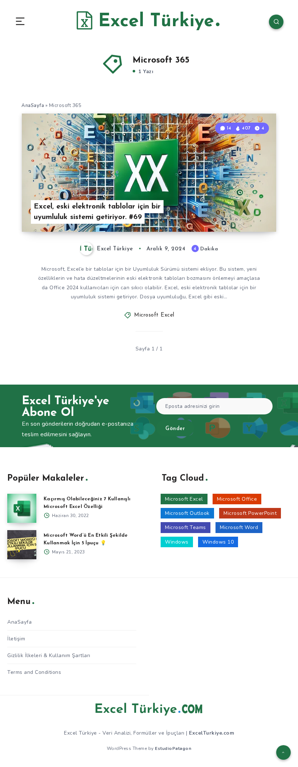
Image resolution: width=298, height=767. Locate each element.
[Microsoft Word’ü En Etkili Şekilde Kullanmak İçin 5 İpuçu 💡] (21, 544)
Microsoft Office (237, 499)
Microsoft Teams (185, 527)
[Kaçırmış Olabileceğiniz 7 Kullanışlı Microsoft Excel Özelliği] (21, 508)
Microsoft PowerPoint (250, 513)
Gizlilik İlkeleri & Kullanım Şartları (48, 655)
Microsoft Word (239, 527)
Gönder (175, 429)
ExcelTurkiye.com (211, 733)
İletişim (16, 638)
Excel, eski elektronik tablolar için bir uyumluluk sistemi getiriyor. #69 (97, 212)
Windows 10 (218, 542)
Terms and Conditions (34, 672)
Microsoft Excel (154, 315)
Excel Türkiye (153, 21)
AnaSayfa (32, 105)
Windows (177, 542)
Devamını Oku (255, 211)
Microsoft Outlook (187, 513)
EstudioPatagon (173, 748)
